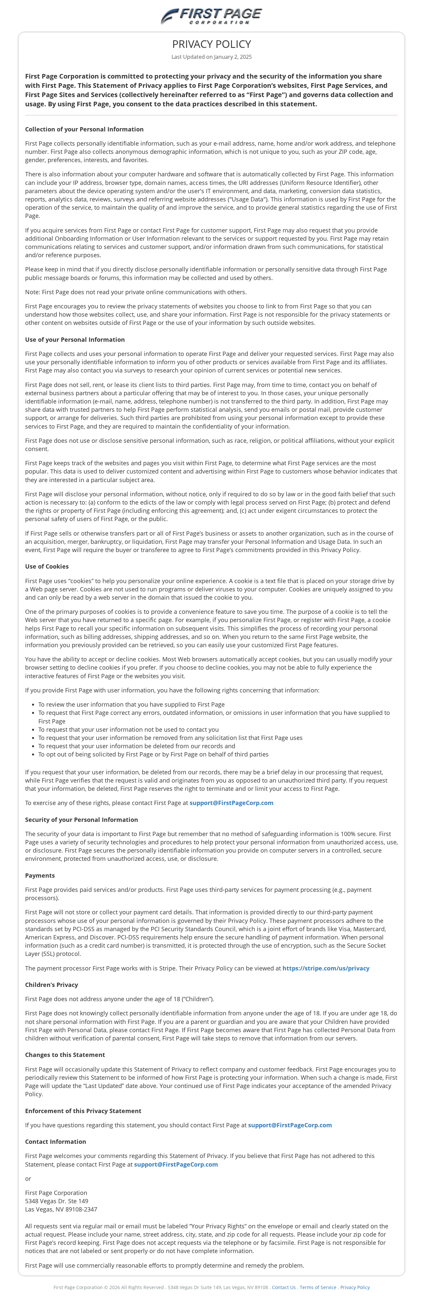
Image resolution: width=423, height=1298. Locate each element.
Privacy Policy (355, 1287)
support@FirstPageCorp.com (232, 803)
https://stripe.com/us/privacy (326, 968)
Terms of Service (318, 1287)
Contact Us (284, 1287)
